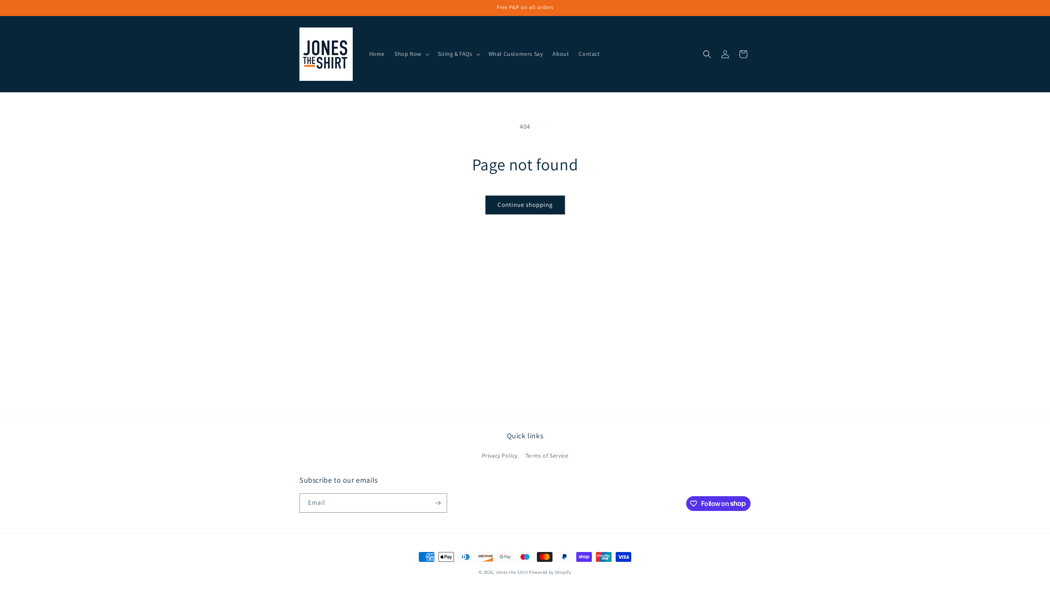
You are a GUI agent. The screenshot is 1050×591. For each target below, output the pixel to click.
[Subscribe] (438, 503)
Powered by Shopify (550, 572)
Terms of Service (546, 455)
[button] (411, 53)
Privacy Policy (500, 455)
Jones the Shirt (511, 572)
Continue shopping (525, 204)
